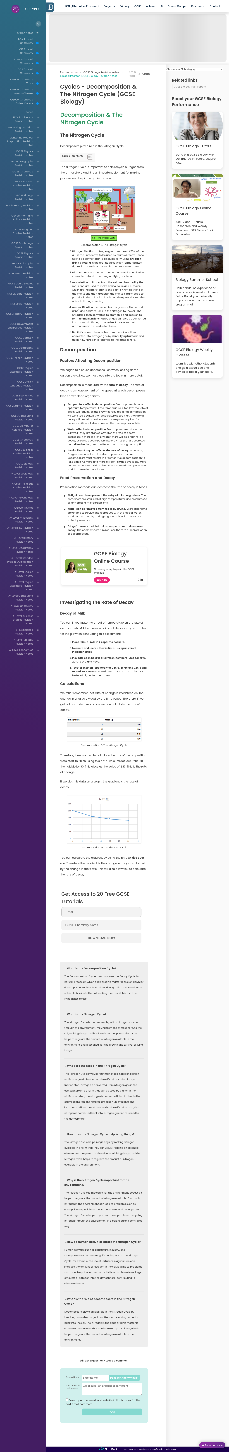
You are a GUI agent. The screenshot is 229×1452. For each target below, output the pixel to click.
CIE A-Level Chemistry (26, 51)
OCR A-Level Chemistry (25, 71)
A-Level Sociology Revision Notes (22, 475)
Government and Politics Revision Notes (22, 219)
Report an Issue (214, 1445)
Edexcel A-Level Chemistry (23, 61)
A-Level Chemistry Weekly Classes (21, 91)
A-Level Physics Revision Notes (23, 509)
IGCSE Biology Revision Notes (24, 197)
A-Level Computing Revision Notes (20, 597)
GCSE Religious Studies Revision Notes (23, 233)
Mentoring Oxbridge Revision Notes (20, 129)
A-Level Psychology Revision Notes (21, 499)
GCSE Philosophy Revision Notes (22, 265)
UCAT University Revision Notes (23, 119)
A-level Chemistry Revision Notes (21, 607)
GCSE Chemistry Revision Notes (23, 441)
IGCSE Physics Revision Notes (24, 153)
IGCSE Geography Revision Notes (22, 163)
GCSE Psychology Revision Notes (22, 245)
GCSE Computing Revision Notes (22, 417)
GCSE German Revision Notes (24, 339)
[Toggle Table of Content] (88, 157)
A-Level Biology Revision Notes (23, 641)
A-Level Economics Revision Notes (21, 652)
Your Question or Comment (73, 1387)
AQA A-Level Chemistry (25, 41)
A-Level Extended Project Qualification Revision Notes (20, 561)
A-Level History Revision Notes (23, 540)
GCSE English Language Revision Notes (21, 385)
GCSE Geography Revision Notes (22, 349)
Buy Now (101, 580)
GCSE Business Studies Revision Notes (23, 453)
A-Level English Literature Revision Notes (21, 585)
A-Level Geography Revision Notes (21, 549)
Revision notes (24, 33)
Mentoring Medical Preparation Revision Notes (20, 141)
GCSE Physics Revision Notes (24, 255)
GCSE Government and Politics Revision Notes (20, 327)
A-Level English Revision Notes (23, 573)
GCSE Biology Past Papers (190, 86)
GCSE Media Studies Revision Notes (20, 285)
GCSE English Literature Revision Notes (21, 371)
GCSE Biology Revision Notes (24, 465)
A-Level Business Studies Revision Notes (22, 619)
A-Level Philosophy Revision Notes (21, 519)
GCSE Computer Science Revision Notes (22, 429)
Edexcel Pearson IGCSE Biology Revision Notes (88, 76)
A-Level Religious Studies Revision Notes (22, 487)
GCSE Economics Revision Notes (22, 397)
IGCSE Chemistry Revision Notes (22, 173)
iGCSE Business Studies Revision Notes (23, 185)
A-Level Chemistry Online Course (21, 101)
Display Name (72, 1377)
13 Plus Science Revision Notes (24, 631)
